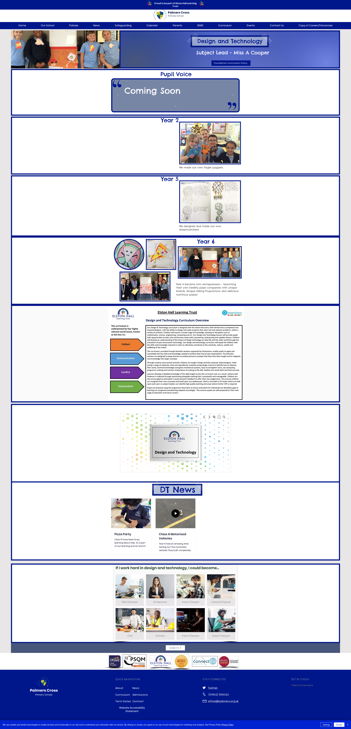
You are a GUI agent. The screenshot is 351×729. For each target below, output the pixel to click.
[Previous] (118, 95)
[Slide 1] (175, 106)
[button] (47, 25)
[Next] (233, 95)
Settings (326, 724)
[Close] (347, 724)
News (136, 688)
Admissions (140, 694)
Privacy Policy (227, 724)
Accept (339, 724)
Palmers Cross (178, 13)
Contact (138, 701)
